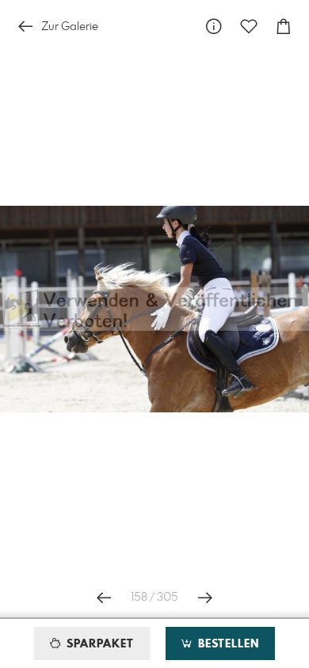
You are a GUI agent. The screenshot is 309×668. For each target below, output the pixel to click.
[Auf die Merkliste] (248, 26)
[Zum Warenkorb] (283, 26)
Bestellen (226, 644)
